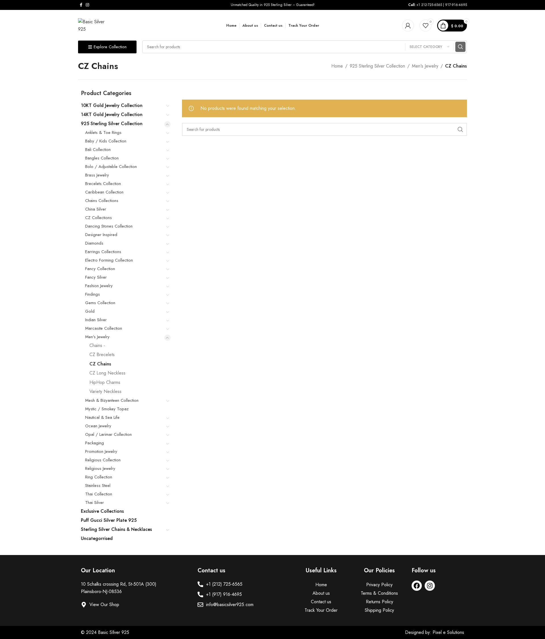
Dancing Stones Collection (109, 226)
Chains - (97, 345)
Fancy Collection (100, 269)
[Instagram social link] (87, 5)
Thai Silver (94, 502)
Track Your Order (321, 610)
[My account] (408, 25)
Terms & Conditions (379, 593)
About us (321, 593)
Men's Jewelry (425, 66)
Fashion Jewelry (99, 286)
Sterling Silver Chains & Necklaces (116, 529)
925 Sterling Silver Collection (377, 66)
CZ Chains (100, 364)
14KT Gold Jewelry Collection (111, 114)
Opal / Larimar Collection (108, 434)
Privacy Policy (379, 584)
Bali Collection (98, 149)
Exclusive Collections (102, 511)
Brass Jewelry (97, 175)
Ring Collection (98, 477)
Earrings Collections (103, 252)
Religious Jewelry (100, 468)
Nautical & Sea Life (102, 417)
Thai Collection (98, 494)
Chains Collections (101, 200)
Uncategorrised (97, 538)
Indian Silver (96, 320)
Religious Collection (103, 460)
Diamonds (94, 243)
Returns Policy (379, 601)
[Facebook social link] (81, 5)
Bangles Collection (102, 158)
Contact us (321, 601)
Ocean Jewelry (98, 426)
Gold (90, 311)
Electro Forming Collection (109, 260)
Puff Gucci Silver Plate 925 (109, 520)
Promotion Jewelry (101, 451)
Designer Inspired (101, 235)
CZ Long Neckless (107, 373)
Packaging (94, 443)
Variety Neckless (105, 391)
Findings (92, 294)
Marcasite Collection (103, 328)
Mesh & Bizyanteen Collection (112, 400)
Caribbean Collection (104, 192)
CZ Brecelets (102, 354)
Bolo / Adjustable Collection (111, 166)
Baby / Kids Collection (105, 141)
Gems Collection (100, 303)
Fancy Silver (96, 277)
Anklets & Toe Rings (103, 132)
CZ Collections (98, 218)
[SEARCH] (460, 47)
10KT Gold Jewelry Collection (111, 105)
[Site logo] (93, 25)
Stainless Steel (97, 485)
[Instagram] (430, 586)
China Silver (95, 209)
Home (337, 66)
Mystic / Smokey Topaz (107, 409)
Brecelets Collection (103, 183)
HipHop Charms (104, 382)
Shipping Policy (379, 610)
